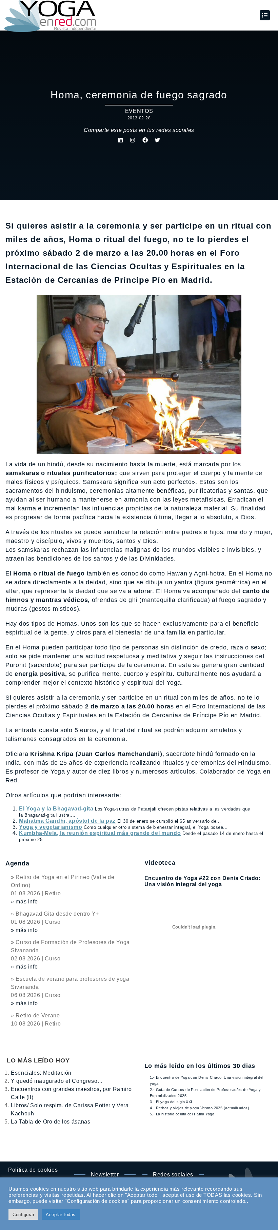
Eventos (139, 111)
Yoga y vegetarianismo (50, 827)
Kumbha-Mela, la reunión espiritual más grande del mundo (100, 833)
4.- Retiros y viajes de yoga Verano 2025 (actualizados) (199, 1108)
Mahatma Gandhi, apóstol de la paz (67, 821)
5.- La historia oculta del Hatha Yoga (182, 1114)
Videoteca (159, 862)
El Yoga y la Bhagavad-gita (56, 809)
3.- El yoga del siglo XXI (171, 1102)
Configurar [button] (23, 1214)
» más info (24, 901)
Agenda (17, 863)
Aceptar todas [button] (61, 1214)
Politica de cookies (33, 1170)
